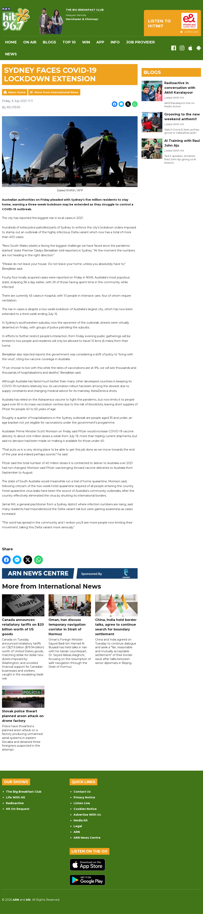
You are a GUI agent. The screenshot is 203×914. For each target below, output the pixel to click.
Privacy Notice (84, 797)
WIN (86, 42)
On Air (29, 42)
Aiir (28, 900)
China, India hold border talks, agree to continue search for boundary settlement (116, 627)
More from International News (56, 92)
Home (11, 42)
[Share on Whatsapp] (135, 104)
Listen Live (82, 803)
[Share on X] (128, 104)
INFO (115, 42)
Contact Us (82, 791)
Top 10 (69, 42)
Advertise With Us (87, 814)
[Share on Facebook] (114, 104)
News (11, 54)
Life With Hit (15, 797)
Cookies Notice (85, 809)
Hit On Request (17, 809)
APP (100, 42)
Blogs (49, 42)
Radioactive (15, 803)
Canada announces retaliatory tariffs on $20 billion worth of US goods (23, 627)
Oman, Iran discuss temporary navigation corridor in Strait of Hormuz (67, 627)
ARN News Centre (87, 837)
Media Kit (81, 820)
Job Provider (140, 42)
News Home (16, 92)
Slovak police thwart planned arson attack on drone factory (23, 716)
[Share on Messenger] (121, 104)
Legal (78, 826)
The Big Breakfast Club (23, 791)
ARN (77, 832)
